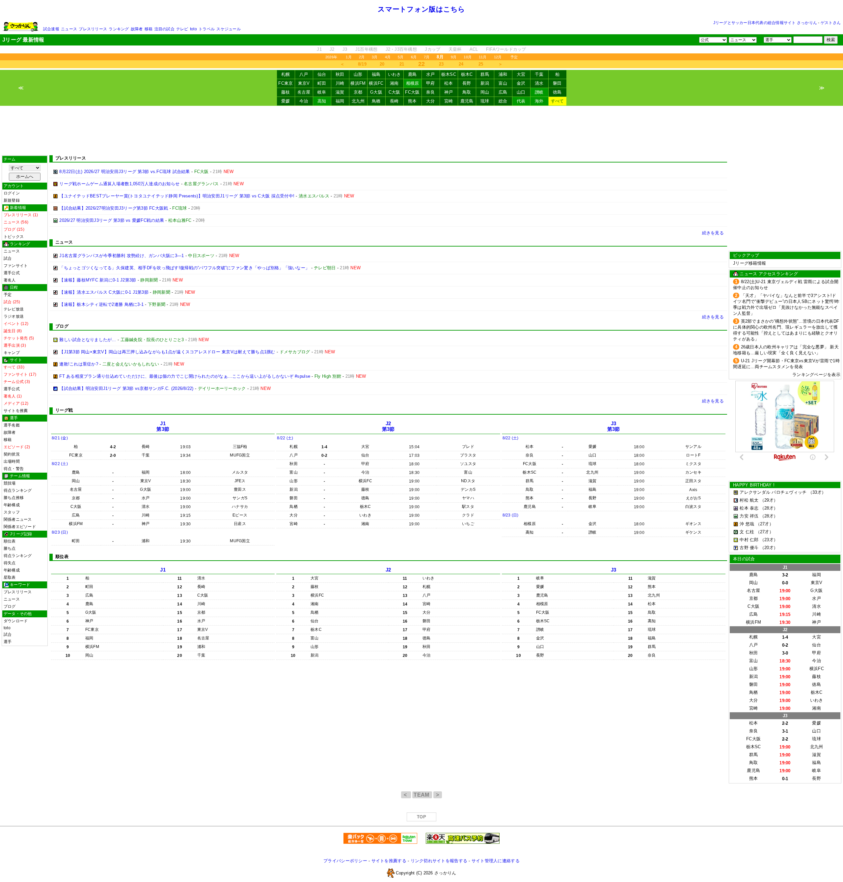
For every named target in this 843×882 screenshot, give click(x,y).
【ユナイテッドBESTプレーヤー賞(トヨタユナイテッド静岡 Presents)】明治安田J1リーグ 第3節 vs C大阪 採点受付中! (176, 195)
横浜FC (376, 83)
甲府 (430, 83)
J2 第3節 (388, 426)
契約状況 (12, 454)
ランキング (119, 29)
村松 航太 (749, 500)
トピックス (14, 236)
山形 (358, 74)
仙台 (321, 74)
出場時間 (12, 461)
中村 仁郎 (749, 539)
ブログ (10, 606)
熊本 (412, 101)
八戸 (303, 74)
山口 (521, 92)
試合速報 (51, 29)
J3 (344, 49)
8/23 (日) (60, 532)
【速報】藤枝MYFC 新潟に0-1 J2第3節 (97, 280)
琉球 (484, 101)
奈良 (430, 92)
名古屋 (304, 92)
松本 (448, 83)
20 (382, 64)
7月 (426, 57)
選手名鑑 (12, 425)
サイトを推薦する (388, 860)
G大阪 (376, 92)
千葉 (539, 74)
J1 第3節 (162, 426)
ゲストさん (831, 22)
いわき (394, 74)
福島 (376, 74)
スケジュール (228, 29)
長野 (466, 83)
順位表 (10, 541)
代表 (521, 101)
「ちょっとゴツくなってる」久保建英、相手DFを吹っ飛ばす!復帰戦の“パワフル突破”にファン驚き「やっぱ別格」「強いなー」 (184, 267)
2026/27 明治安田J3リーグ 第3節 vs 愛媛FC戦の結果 (111, 220)
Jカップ (432, 49)
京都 (358, 92)
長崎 (394, 101)
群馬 (484, 74)
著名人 (10, 280)
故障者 (137, 29)
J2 (332, 49)
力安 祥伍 (749, 516)
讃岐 (539, 92)
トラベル (207, 29)
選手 (8, 641)
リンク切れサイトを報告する (439, 860)
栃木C (467, 74)
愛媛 (285, 101)
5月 (400, 57)
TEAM (422, 795)
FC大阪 (412, 92)
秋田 (340, 74)
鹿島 (412, 74)
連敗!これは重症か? (78, 364)
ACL (474, 49)
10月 (468, 57)
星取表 (10, 577)
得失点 (10, 563)
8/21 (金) (60, 438)
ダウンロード (16, 621)
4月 (388, 57)
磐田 (557, 83)
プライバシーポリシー (345, 860)
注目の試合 (164, 29)
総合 (503, 101)
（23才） (769, 539)
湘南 (394, 83)
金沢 (521, 83)
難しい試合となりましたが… (87, 339)
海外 (539, 101)
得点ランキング (18, 490)
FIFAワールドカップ (506, 49)
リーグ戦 (64, 410)
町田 (321, 83)
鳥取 (466, 92)
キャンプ (12, 352)
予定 (514, 57)
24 (461, 64)
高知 (321, 101)
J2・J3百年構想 (401, 49)
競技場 (10, 483)
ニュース (69, 29)
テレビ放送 (14, 309)
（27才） (765, 523)
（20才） (769, 547)
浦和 (503, 74)
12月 (498, 57)
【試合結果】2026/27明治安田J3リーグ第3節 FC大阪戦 (113, 208)
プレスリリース (93, 29)
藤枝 (285, 92)
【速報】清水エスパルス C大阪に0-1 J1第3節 (104, 292)
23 (441, 64)
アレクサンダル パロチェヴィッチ (773, 492)
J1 (319, 49)
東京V (304, 83)
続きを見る (713, 232)
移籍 (148, 29)
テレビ (182, 29)
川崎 (340, 83)
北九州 (358, 101)
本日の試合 (744, 558)
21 (401, 64)
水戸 (430, 74)
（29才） (769, 500)
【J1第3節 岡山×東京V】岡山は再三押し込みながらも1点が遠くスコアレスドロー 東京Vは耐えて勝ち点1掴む (167, 351)
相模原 (412, 83)
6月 (414, 57)
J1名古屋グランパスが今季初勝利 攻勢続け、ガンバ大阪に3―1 (121, 255)
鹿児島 (467, 101)
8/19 (362, 64)
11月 (483, 57)
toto (193, 29)
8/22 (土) (60, 463)
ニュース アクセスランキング (769, 273)
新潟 (484, 83)
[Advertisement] (421, 130)
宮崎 (448, 101)
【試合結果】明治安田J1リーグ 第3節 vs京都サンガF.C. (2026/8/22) (126, 388)
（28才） (769, 508)
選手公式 (12, 273)
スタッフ (12, 512)
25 (480, 64)
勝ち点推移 (14, 497)
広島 (503, 92)
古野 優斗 (749, 547)
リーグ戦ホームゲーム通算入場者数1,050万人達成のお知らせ (119, 183)
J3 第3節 (613, 426)
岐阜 (321, 92)
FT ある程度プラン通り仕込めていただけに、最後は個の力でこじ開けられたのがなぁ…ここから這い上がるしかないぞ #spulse (184, 376)
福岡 (340, 101)
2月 (362, 57)
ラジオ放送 (14, 316)
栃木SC (448, 74)
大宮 (521, 74)
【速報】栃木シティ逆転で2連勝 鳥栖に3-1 (101, 304)
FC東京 (285, 83)
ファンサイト (16, 265)
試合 (8, 258)
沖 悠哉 (747, 523)
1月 (348, 57)
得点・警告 (14, 468)
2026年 (331, 57)
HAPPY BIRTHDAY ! (754, 485)
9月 (453, 57)
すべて (557, 101)
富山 (503, 83)
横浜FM (358, 83)
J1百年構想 (366, 49)
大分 (430, 101)
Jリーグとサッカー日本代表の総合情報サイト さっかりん (765, 22)
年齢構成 (12, 505)
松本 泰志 (749, 508)
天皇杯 (455, 49)
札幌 (285, 74)
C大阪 (394, 92)
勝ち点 (10, 548)
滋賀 (340, 92)
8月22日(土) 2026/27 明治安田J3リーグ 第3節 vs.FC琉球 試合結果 (124, 171)
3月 (374, 57)
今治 (303, 101)
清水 (539, 83)
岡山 (484, 92)
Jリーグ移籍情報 (749, 263)
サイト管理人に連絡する (496, 860)
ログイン (12, 193)
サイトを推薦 (16, 410)
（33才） (817, 492)
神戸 (448, 92)
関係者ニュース (18, 519)
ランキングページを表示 (816, 374)
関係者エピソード (20, 526)
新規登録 (12, 200)
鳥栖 (376, 101)
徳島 (557, 92)
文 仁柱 (747, 531)
